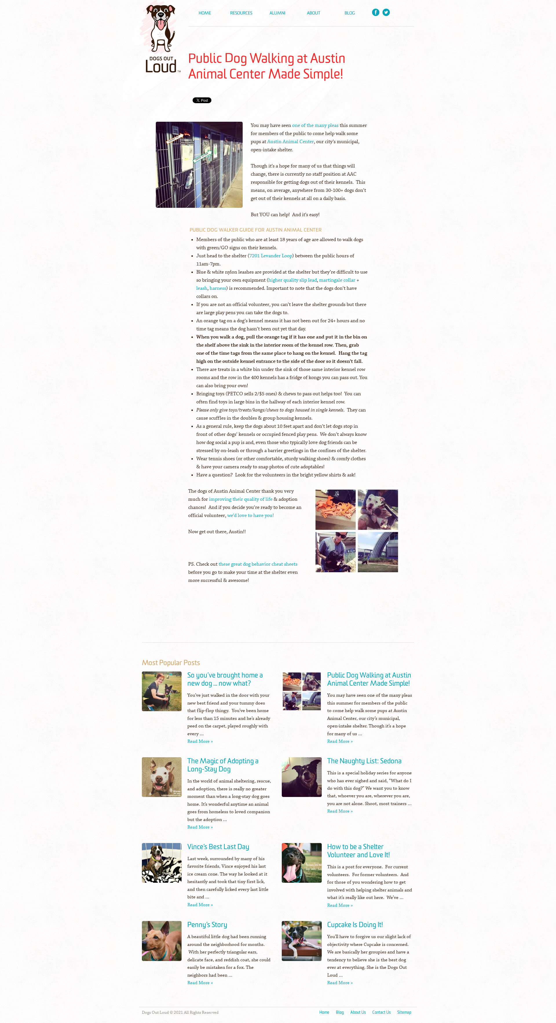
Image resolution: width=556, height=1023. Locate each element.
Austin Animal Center (290, 142)
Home (205, 13)
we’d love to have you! (250, 515)
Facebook (376, 12)
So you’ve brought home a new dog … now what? (225, 679)
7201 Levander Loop (270, 256)
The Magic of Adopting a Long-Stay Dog (223, 765)
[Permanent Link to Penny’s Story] (162, 945)
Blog (350, 13)
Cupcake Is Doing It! (355, 925)
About (313, 13)
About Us (358, 1012)
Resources (241, 13)
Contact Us (381, 1012)
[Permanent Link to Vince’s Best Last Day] (162, 867)
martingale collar (337, 280)
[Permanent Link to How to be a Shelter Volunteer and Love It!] (301, 867)
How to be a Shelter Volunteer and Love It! (358, 851)
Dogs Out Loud (160, 36)
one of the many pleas (315, 125)
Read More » (200, 741)
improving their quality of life (240, 499)
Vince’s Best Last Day (218, 847)
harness (218, 288)
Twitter (386, 12)
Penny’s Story (207, 925)
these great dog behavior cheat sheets (258, 564)
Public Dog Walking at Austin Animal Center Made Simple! (369, 679)
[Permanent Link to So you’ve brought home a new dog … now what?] (162, 695)
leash (201, 288)
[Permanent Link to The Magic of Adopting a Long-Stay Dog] (162, 781)
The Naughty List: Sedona (364, 761)
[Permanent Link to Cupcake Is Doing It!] (301, 945)
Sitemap (404, 1012)
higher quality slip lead (292, 280)
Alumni (277, 13)
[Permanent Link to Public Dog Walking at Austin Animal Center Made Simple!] (301, 695)
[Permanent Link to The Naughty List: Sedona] (301, 781)
